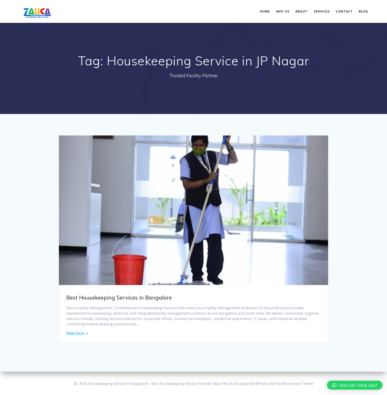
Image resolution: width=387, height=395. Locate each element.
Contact (344, 11)
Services (322, 11)
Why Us (282, 11)
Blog (363, 11)
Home (265, 11)
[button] (355, 385)
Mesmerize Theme (297, 383)
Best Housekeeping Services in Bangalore (119, 297)
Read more (75, 333)
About (301, 11)
